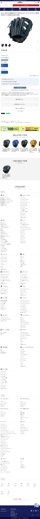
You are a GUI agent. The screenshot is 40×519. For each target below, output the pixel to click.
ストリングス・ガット (4, 258)
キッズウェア (22, 352)
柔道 (1, 349)
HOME (2, 121)
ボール (21, 411)
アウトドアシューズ (23, 336)
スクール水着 (3, 303)
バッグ (2, 266)
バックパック (22, 424)
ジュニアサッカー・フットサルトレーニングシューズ (9, 433)
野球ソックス (3, 464)
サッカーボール (22, 213)
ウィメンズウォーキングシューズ (6, 319)
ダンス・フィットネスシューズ (24, 323)
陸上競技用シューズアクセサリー (6, 199)
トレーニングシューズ (23, 201)
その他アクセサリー (4, 205)
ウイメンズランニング (4, 425)
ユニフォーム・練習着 (4, 241)
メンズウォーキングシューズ (5, 317)
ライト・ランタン (3, 386)
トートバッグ (22, 425)
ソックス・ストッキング (4, 250)
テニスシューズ (22, 233)
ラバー (21, 258)
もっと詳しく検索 (26, 5)
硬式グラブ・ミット (3, 223)
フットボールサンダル (23, 205)
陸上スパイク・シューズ (4, 445)
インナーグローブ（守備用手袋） (6, 244)
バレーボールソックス (4, 467)
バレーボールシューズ (23, 274)
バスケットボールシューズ (5, 274)
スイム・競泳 (3, 454)
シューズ (21, 357)
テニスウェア (22, 236)
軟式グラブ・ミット (3, 224)
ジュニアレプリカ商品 (23, 211)
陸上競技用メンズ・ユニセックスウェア (7, 201)
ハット (21, 462)
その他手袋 (2, 245)
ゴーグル (2, 306)
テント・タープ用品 (4, 380)
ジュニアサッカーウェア (24, 208)
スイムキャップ (3, 304)
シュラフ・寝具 (3, 376)
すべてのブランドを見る (17, 499)
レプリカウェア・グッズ (4, 277)
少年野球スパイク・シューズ (5, 236)
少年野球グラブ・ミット (13, 121)
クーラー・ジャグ (3, 373)
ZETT (19, 121)
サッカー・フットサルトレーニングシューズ (7, 431)
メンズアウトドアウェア (24, 332)
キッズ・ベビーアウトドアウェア (25, 335)
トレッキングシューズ (23, 338)
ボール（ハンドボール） (4, 292)
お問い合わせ (13, 512)
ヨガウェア (22, 317)
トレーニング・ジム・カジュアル (5, 451)
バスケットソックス (4, 465)
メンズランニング (3, 424)
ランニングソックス (23, 308)
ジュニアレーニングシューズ (24, 202)
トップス (2, 401)
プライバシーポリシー (14, 516)
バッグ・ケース (3, 247)
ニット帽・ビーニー (23, 465)
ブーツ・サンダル (23, 360)
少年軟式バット (3, 232)
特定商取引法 (13, 515)
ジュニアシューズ (23, 358)
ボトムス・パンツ (3, 404)
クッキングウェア (3, 374)
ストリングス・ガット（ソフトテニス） (26, 229)
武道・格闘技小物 (3, 352)
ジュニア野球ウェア (4, 239)
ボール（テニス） (22, 241)
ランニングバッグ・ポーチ (24, 311)
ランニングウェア (23, 304)
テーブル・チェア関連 (4, 377)
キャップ (21, 363)
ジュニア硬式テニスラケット (24, 224)
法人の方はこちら (4, 511)
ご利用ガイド (13, 511)
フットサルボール (23, 214)
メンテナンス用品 (3, 248)
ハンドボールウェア (4, 290)
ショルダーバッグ (23, 427)
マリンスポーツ (3, 309)
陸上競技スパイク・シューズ (5, 197)
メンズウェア (22, 349)
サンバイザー (22, 464)
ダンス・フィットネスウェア (24, 322)
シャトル (2, 263)
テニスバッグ (22, 235)
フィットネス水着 (3, 301)
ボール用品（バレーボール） (24, 280)
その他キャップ (22, 467)
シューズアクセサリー (23, 204)
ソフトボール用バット (4, 233)
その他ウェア (3, 406)
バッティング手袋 (3, 242)
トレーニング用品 (3, 332)
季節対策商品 (22, 412)
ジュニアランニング (4, 427)
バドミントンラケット (4, 257)
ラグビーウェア (22, 290)
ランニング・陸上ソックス (4, 461)
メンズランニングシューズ (24, 300)
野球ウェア (2, 238)
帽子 (21, 339)
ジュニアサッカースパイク (24, 199)
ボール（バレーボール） (24, 279)
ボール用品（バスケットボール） (6, 280)
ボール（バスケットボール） (5, 279)
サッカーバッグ (22, 216)
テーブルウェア (3, 379)
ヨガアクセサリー (23, 320)
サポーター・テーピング (24, 417)
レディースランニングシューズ (25, 301)
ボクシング (2, 351)
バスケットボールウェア (4, 276)
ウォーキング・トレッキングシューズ (6, 448)
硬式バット (2, 229)
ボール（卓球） (22, 263)
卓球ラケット (22, 257)
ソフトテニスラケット (23, 226)
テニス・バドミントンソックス (5, 462)
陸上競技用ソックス (4, 204)
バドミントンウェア (4, 261)
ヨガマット (22, 319)
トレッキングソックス (4, 469)
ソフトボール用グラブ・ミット (5, 227)
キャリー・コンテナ (3, 371)
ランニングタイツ (23, 306)
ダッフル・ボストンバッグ (24, 430)
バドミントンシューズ (4, 260)
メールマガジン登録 (14, 513)
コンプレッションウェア (24, 354)
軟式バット (2, 230)
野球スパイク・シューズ (4, 235)
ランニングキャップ (23, 309)
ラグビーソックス (3, 470)
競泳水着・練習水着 (4, 300)
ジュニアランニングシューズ (24, 303)
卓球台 (21, 266)
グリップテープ (22, 230)
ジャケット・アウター (4, 402)
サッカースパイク (23, 197)
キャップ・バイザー (23, 238)
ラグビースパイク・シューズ (24, 289)
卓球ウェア (22, 261)
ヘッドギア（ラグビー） (23, 292)
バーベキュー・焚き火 (4, 382)
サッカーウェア (22, 207)
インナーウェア (22, 325)
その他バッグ (22, 433)
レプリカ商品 (22, 210)
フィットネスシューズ (4, 443)
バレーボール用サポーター (24, 277)
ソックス (21, 239)
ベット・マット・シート (4, 385)
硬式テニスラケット (23, 223)
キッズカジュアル (3, 453)
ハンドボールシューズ (4, 289)
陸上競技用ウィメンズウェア (5, 202)
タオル (21, 418)
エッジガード (22, 232)
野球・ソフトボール (6, 121)
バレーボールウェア (23, 276)
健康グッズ (2, 333)
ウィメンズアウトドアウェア (24, 333)
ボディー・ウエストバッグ (24, 428)
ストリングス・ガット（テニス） (25, 227)
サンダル (2, 456)
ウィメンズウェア (23, 351)
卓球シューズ (22, 260)
